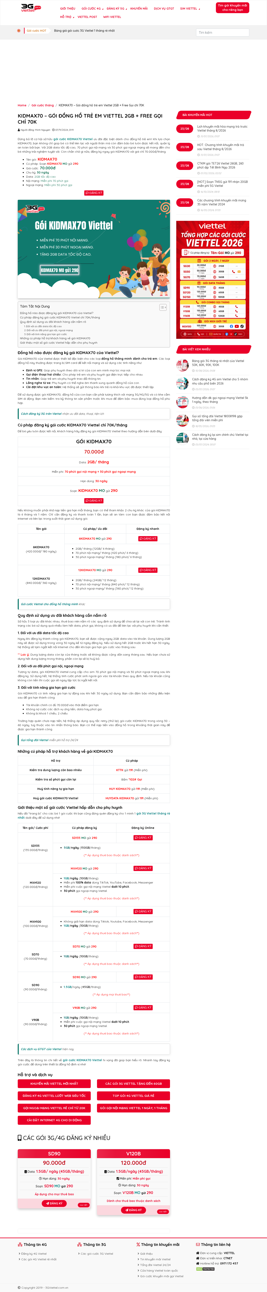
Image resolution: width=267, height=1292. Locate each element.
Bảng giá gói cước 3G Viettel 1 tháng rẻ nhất (84, 31)
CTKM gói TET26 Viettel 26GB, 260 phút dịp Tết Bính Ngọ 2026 (220, 165)
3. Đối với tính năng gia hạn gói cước (45, 334)
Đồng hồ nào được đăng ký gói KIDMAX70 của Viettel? (56, 313)
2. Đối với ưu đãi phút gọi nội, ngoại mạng (48, 330)
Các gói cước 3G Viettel (97, 1254)
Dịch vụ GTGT (164, 8)
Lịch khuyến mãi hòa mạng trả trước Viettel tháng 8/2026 (222, 128)
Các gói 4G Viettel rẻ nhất (39, 1259)
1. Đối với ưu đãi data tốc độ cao (43, 326)
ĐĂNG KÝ (95, 193)
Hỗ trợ (65, 17)
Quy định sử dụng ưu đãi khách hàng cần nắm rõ (53, 321)
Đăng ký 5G (115, 8)
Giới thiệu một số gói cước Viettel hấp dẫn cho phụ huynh (58, 342)
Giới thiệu (67, 8)
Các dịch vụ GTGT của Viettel (41, 1049)
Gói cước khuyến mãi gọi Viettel (161, 1276)
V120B (133, 1153)
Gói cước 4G (91, 8)
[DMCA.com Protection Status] (205, 1269)
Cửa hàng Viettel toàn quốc (159, 1270)
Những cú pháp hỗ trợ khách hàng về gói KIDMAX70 (55, 338)
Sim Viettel (188, 8)
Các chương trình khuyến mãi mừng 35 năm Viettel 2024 (221, 202)
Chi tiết (83, 1205)
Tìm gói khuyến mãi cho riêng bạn (232, 8)
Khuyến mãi (139, 8)
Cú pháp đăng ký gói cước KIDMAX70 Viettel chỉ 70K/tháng (60, 317)
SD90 (54, 1153)
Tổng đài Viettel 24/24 (155, 1265)
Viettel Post (87, 17)
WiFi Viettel (112, 17)
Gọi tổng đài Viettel (34, 740)
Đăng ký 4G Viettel (34, 1254)
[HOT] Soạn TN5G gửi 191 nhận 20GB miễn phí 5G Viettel (222, 184)
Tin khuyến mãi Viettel (155, 1259)
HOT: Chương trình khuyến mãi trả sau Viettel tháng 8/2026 (220, 147)
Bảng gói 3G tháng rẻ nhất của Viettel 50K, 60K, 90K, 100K (218, 363)
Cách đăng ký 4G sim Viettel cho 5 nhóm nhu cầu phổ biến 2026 (220, 381)
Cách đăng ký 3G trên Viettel (41, 414)
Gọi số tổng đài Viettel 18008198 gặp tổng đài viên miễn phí (217, 418)
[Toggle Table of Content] (161, 307)
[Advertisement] (133, 71)
